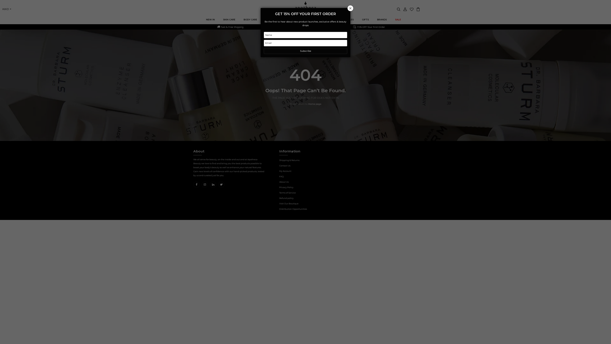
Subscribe (305, 51)
